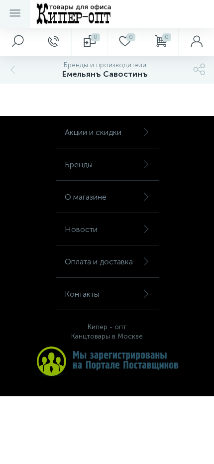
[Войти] (196, 42)
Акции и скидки (93, 132)
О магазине (86, 197)
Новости (81, 229)
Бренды (79, 164)
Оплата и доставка (99, 261)
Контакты (82, 294)
